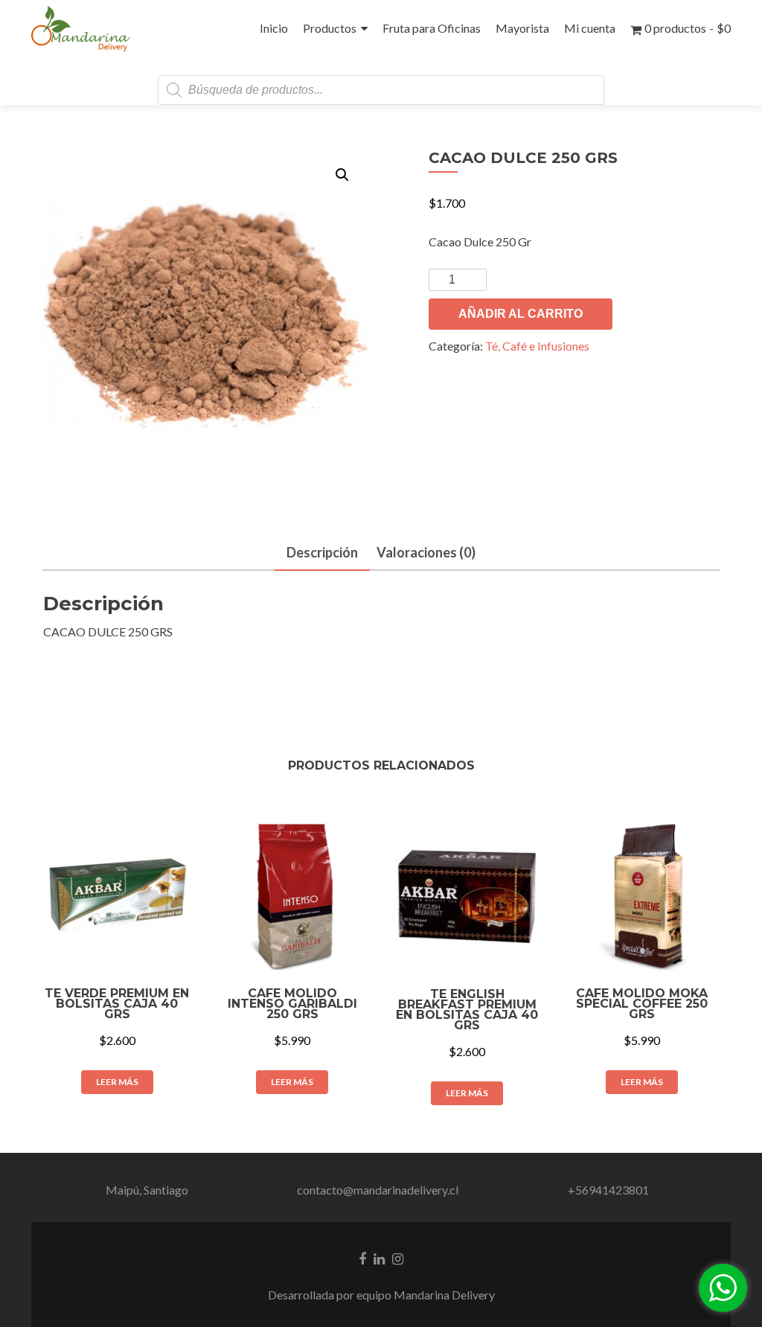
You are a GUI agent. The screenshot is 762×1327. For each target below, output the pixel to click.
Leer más (117, 1081)
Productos (329, 28)
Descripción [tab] (322, 552)
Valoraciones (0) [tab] (426, 552)
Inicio (274, 28)
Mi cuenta (589, 28)
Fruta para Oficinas (431, 28)
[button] (342, 175)
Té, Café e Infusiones (537, 346)
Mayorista (522, 28)
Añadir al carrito (520, 313)
